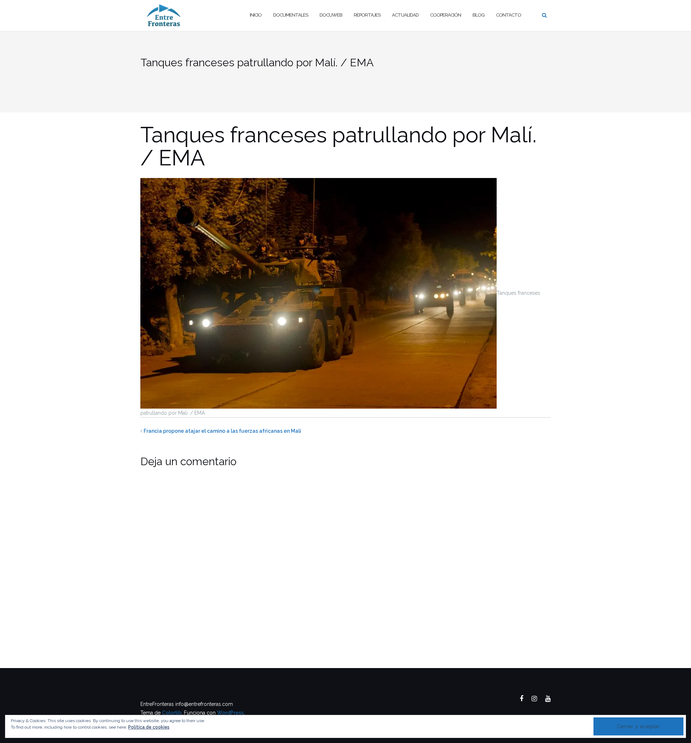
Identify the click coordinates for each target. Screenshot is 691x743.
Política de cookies (149, 727)
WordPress (230, 713)
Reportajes (367, 15)
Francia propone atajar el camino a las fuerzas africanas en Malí (222, 431)
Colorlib (171, 713)
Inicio (256, 15)
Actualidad (405, 15)
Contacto (508, 15)
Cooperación (445, 15)
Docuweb (331, 15)
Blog (478, 15)
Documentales (290, 15)
